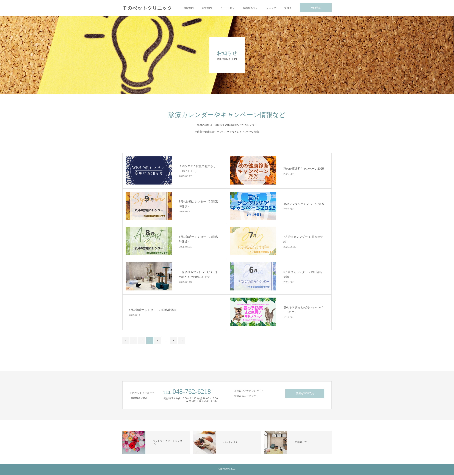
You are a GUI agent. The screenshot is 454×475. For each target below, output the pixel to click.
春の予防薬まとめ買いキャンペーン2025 (303, 310)
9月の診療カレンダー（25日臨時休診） (198, 204)
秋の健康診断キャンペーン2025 (303, 168)
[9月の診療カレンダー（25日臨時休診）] (149, 206)
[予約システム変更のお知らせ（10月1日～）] (149, 170)
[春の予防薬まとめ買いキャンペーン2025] (253, 312)
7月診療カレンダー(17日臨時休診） (303, 239)
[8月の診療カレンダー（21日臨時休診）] (149, 241)
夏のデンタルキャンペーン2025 (303, 203)
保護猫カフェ (250, 8)
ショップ (271, 8)
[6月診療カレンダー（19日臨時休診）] (253, 276)
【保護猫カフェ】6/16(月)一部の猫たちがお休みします (198, 274)
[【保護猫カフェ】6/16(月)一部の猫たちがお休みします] (149, 276)
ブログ (288, 8)
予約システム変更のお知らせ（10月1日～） (197, 168)
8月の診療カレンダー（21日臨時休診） (198, 239)
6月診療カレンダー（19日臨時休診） (302, 274)
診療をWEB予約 (305, 393)
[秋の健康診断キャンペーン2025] (253, 170)
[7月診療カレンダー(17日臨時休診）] (253, 241)
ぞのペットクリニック (147, 7)
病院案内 (189, 8)
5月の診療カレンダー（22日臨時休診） (154, 309)
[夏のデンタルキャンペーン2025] (253, 206)
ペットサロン (227, 8)
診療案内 (207, 8)
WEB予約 (316, 7)
